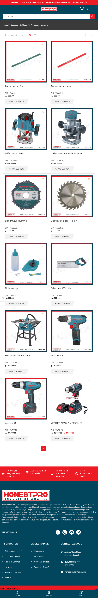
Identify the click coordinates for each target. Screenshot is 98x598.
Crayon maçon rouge (61, 86)
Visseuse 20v (11, 423)
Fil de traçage (11, 288)
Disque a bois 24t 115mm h (64, 220)
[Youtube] (71, 532)
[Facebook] (58, 532)
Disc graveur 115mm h (16, 220)
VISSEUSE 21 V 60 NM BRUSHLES (66, 423)
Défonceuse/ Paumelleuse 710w (66, 153)
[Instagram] (64, 532)
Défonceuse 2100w (14, 153)
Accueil (6, 25)
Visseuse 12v (57, 355)
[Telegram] (78, 532)
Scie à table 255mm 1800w (17, 355)
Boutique (14, 25)
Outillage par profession (29, 25)
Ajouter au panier (16, 101)
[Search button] (92, 16)
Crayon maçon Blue (14, 86)
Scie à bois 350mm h (61, 288)
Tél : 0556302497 (72, 562)
